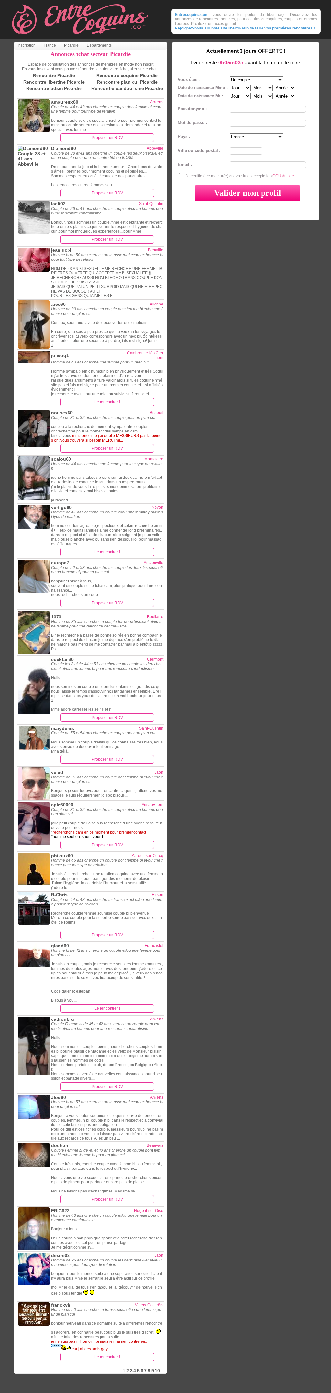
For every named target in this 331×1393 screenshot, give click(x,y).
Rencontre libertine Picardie (54, 82)
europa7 (60, 562)
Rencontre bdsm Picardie (54, 88)
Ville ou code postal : (199, 150)
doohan (59, 1145)
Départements (99, 45)
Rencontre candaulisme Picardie (127, 88)
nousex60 (62, 412)
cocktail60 (62, 659)
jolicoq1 (60, 355)
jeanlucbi (61, 250)
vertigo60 (61, 507)
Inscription (26, 45)
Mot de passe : (192, 122)
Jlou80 (58, 1097)
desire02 (60, 1255)
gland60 (60, 945)
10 (157, 1370)
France (50, 45)
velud (57, 772)
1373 (56, 616)
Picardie (71, 45)
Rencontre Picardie (54, 75)
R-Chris (59, 894)
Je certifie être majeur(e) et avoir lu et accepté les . (241, 176)
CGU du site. (283, 176)
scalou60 (61, 459)
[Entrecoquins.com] (79, 37)
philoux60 (62, 855)
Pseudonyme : (192, 108)
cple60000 (62, 804)
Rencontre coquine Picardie (127, 75)
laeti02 (58, 203)
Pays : (184, 136)
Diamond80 (63, 148)
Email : (185, 164)
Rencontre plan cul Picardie (127, 82)
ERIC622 (60, 1210)
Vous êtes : (189, 79)
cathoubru (62, 1019)
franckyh (60, 1304)
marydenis (62, 728)
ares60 (58, 304)
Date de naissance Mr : (200, 95)
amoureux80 (64, 102)
